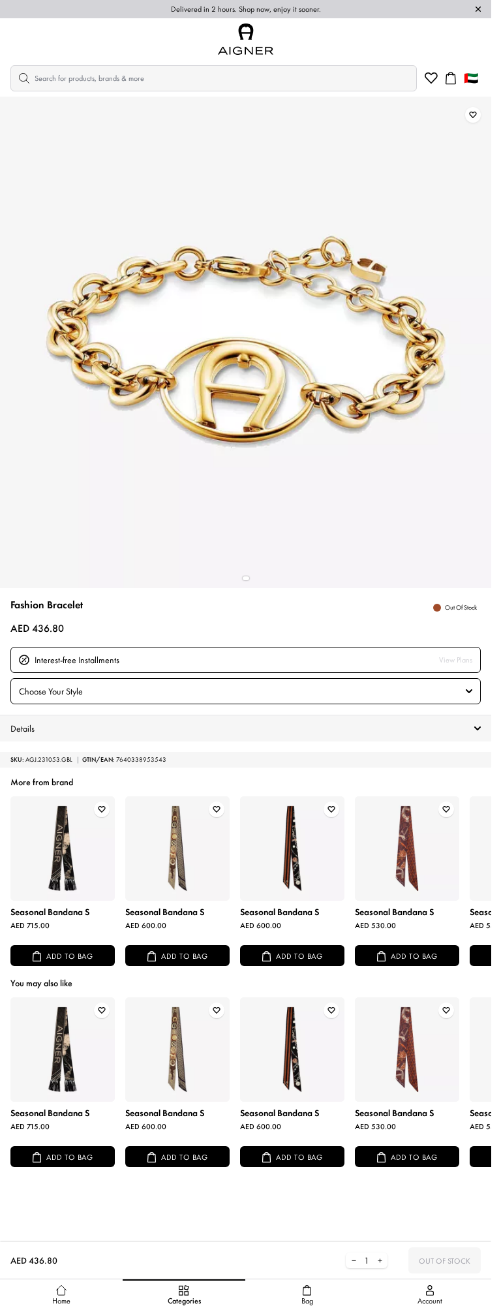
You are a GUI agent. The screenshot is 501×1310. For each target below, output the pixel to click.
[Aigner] (246, 39)
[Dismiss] (478, 9)
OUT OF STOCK (444, 1261)
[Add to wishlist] (473, 115)
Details (22, 728)
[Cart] (451, 78)
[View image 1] (246, 578)
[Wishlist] (431, 78)
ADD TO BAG (69, 956)
